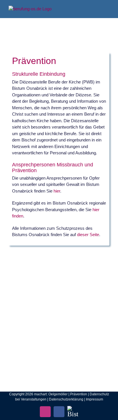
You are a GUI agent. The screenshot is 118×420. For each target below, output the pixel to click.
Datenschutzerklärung (66, 399)
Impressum (94, 399)
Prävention (78, 394)
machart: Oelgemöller (51, 394)
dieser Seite (88, 234)
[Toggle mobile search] (97, 9)
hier (57, 190)
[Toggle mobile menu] (107, 9)
